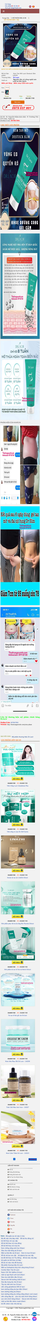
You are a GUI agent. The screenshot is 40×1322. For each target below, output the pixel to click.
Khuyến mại (12, 1184)
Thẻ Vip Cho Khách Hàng (16, 1177)
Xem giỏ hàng (9, 8)
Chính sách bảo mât (14, 1189)
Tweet (11, 1218)
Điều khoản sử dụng (14, 1187)
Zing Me (12, 1225)
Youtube (12, 1221)
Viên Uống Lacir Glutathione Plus (17, 786)
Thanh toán (17, 8)
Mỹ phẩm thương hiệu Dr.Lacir (22, 737)
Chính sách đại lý (13, 1201)
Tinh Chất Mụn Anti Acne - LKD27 (17, 1107)
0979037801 (15, 722)
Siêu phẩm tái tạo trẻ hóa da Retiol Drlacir (17, 969)
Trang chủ (5, 18)
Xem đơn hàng (13, 1199)
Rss (11, 1229)
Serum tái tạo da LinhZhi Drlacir (17, 878)
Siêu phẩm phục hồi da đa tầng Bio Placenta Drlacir (17, 923)
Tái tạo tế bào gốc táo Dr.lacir (17, 1015)
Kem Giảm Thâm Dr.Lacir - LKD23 (17, 1153)
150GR (7, 87)
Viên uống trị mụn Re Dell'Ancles (17, 832)
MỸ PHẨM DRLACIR (19, 18)
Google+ (12, 1232)
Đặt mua (17, 102)
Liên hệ (11, 1169)
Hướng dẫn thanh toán (15, 1174)
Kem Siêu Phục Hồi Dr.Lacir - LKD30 (17, 1061)
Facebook (12, 1214)
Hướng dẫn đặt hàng (14, 1172)
